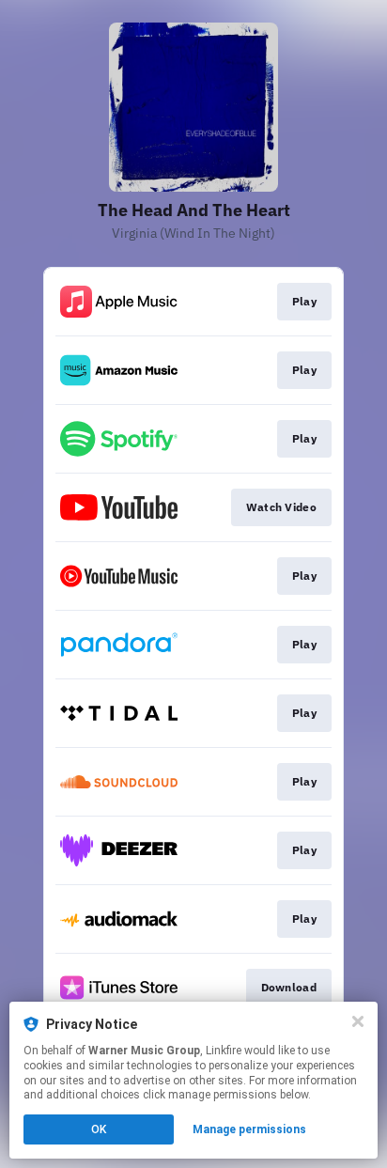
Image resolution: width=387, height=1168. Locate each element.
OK (98, 1129)
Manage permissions (249, 1129)
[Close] (358, 1021)
